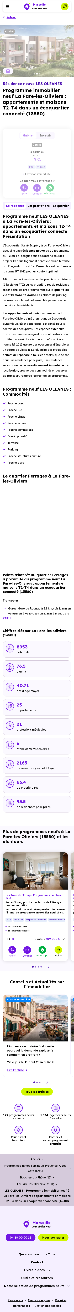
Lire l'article (15, 1070)
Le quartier (61, 205)
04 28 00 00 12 (20, 1237)
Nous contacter (53, 1237)
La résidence (15, 205)
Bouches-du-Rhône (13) (35, 1177)
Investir (45, 135)
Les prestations (39, 205)
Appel (24, 193)
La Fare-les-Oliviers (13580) (35, 1184)
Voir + (58, 955)
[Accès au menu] (7, 6)
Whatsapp (50, 193)
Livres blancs (34, 1270)
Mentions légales (39, 1300)
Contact (37, 193)
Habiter (28, 135)
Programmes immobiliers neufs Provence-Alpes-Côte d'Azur (35, 1168)
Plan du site (15, 1300)
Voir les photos (8, 71)
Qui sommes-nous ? (34, 1254)
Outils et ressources (37, 1278)
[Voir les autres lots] (63, 939)
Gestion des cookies (47, 1305)
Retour (11, 17)
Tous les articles (37, 1091)
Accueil (35, 1159)
